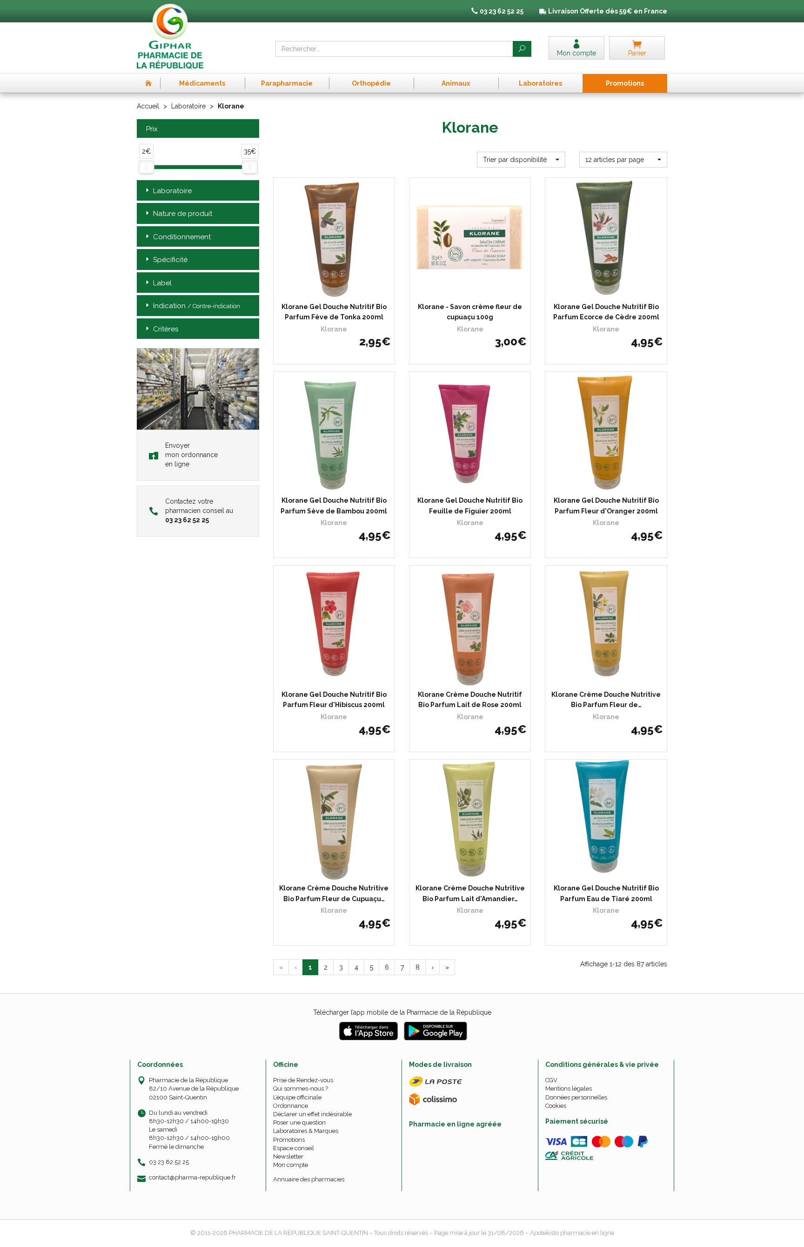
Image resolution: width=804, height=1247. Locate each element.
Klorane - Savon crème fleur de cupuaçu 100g (470, 312)
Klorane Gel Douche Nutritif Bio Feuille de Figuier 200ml (470, 505)
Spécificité (170, 260)
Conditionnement (182, 237)
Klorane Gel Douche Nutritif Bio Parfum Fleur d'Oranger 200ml (606, 505)
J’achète (340, 290)
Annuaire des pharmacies (308, 1179)
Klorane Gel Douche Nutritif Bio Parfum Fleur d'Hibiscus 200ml (334, 699)
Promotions (289, 1139)
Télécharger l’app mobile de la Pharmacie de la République (402, 1012)
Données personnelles (576, 1097)
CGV (551, 1080)
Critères (165, 329)
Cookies (555, 1105)
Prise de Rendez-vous (303, 1080)
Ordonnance (290, 1105)
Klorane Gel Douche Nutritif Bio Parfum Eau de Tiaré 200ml (606, 893)
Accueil (148, 106)
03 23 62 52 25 (169, 1162)
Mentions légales (568, 1088)
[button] (521, 160)
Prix (152, 129)
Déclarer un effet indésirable (312, 1114)
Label (162, 283)
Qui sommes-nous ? (300, 1088)
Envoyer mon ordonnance (191, 455)
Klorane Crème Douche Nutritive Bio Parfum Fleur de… (606, 699)
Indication (196, 306)
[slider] (146, 167)
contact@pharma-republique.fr (192, 1177)
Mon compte (290, 1164)
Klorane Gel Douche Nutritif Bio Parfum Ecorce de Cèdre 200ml (606, 312)
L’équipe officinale (297, 1097)
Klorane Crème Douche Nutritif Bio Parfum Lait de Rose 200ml (470, 699)
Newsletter (288, 1156)
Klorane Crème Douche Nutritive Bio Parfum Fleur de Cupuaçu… (334, 893)
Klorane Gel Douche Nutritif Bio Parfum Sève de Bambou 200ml (334, 505)
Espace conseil (293, 1148)
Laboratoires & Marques (305, 1130)
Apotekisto (572, 1232)
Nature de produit (182, 213)
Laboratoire (188, 106)
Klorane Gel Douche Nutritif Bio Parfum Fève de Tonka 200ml (334, 312)
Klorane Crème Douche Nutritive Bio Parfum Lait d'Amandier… (470, 893)
